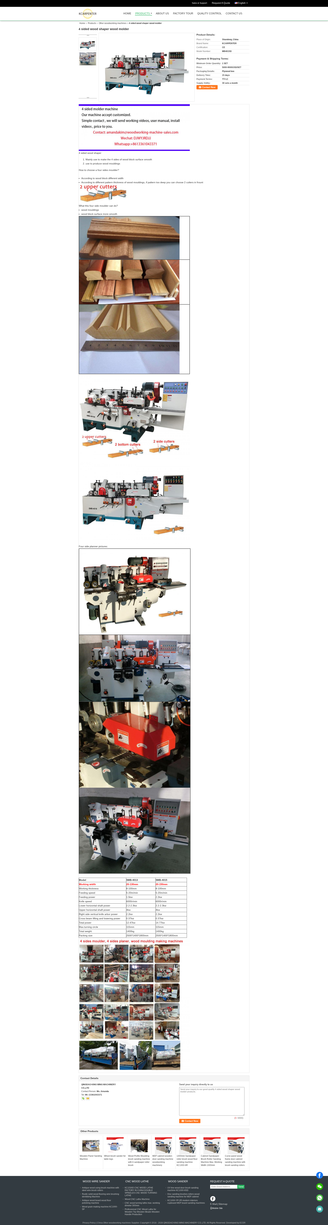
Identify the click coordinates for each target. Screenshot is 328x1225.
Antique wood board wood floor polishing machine (96, 1201)
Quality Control (209, 13)
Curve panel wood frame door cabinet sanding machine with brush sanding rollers (235, 1160)
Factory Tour (183, 13)
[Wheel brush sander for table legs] (115, 1145)
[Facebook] (320, 1175)
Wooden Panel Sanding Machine (91, 1157)
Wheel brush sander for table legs (115, 1157)
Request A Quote (221, 3)
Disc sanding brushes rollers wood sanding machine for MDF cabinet (183, 1195)
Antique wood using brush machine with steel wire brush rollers (100, 1189)
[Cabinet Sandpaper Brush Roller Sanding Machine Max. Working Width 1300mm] (212, 1145)
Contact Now (208, 87)
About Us (162, 13)
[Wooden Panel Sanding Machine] (91, 1145)
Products (142, 13)
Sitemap (222, 1204)
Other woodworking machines (112, 23)
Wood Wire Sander (96, 1181)
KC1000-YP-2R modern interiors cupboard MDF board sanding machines (186, 1201)
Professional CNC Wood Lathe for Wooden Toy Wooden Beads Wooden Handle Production (142, 1212)
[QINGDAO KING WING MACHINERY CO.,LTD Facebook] (213, 1199)
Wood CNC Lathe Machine (137, 1199)
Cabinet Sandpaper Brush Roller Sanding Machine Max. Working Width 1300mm (211, 1160)
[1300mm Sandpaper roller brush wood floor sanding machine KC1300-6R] (188, 1145)
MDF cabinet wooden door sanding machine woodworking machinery (162, 1160)
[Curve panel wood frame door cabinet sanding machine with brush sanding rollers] (236, 1145)
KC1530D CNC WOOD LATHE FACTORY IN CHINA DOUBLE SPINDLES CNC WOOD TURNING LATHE (141, 1192)
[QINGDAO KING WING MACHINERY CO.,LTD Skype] (83, 1098)
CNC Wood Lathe (137, 1181)
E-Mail (213, 1204)
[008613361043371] (320, 1198)
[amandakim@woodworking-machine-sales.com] (320, 1209)
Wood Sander (178, 1181)
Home (127, 13)
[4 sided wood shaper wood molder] (146, 67)
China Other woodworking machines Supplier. (118, 1223)
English (242, 3)
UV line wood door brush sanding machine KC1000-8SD (183, 1189)
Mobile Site (217, 1208)
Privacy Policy (89, 1223)
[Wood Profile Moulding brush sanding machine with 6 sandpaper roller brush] (139, 1145)
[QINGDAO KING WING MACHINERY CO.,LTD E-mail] (88, 1098)
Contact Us (234, 13)
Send (240, 1186)
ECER (242, 1223)
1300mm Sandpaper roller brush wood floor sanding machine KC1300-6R (187, 1160)
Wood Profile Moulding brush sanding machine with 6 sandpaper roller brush (139, 1160)
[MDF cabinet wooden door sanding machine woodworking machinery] (163, 1145)
